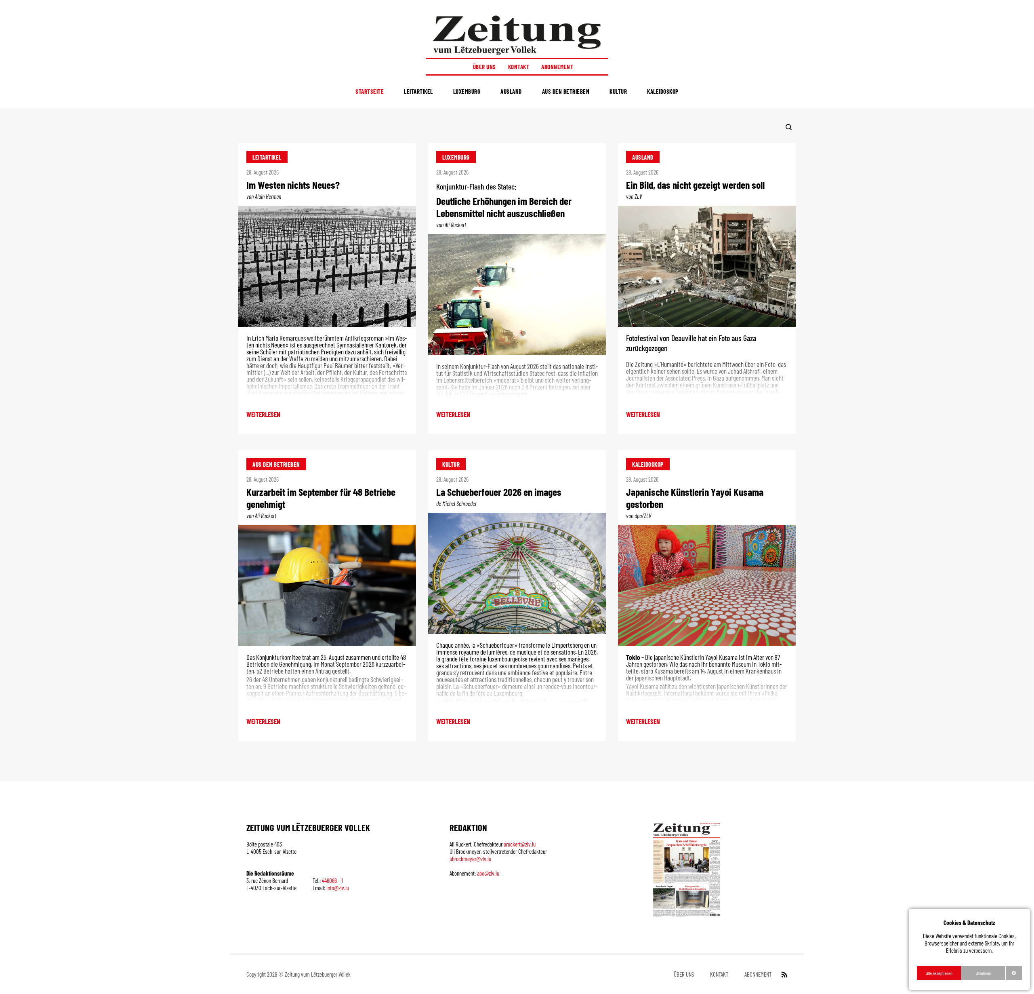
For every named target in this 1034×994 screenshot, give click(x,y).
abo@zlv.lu (488, 873)
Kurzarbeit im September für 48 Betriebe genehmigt (320, 497)
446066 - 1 (332, 880)
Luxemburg (456, 157)
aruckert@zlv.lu (520, 844)
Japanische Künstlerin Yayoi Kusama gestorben (694, 497)
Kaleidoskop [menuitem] (663, 91)
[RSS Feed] (784, 974)
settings (1013, 973)
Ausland (643, 157)
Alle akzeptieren (939, 973)
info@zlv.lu (337, 887)
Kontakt (519, 66)
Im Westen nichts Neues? (293, 184)
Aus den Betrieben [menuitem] (566, 91)
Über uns (484, 66)
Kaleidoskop (648, 464)
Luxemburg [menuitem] (467, 91)
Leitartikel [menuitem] (418, 91)
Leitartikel (267, 157)
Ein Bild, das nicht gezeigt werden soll (695, 184)
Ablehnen (983, 973)
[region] (969, 949)
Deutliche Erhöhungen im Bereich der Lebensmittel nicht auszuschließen (504, 206)
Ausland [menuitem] (511, 91)
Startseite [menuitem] (369, 91)
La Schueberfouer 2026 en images (498, 491)
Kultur (451, 464)
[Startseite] (517, 35)
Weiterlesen (263, 414)
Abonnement (557, 66)
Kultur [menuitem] (618, 91)
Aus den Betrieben (276, 464)
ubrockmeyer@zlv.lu (470, 858)
